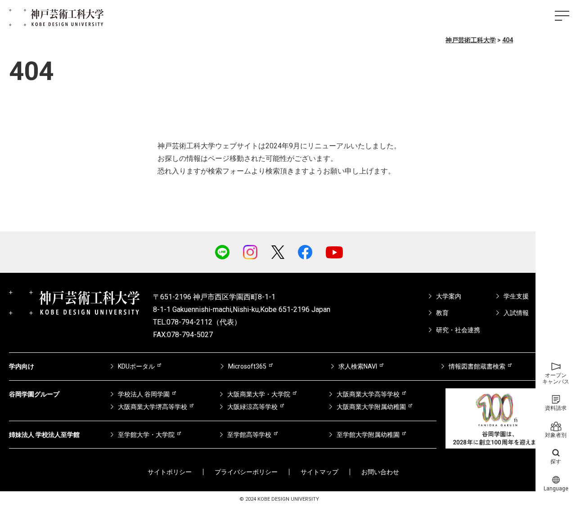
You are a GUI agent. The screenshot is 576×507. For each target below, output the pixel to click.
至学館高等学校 (249, 434)
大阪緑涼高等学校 (252, 406)
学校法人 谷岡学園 (144, 394)
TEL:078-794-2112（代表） (197, 322)
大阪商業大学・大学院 (258, 394)
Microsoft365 (247, 366)
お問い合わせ (380, 472)
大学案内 (448, 296)
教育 (442, 312)
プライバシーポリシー (246, 472)
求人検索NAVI (357, 366)
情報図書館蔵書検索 (477, 366)
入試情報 (516, 312)
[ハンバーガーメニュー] (562, 16)
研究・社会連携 (458, 330)
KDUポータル (136, 366)
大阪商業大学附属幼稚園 (371, 406)
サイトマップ (319, 472)
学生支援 (516, 296)
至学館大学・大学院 (146, 434)
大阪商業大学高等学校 (368, 394)
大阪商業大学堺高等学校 (152, 406)
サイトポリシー (170, 472)
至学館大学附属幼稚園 (368, 434)
